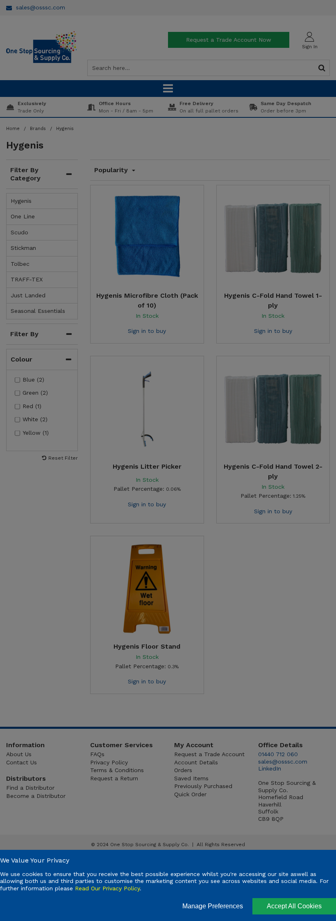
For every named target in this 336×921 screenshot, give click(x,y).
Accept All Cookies (294, 906)
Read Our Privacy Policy (107, 888)
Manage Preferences (212, 906)
